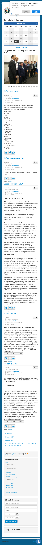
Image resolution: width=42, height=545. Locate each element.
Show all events (21, 48)
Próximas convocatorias (14, 158)
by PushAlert (16, 14)
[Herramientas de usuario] (35, 95)
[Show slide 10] (31, 86)
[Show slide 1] (9, 86)
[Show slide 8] (26, 86)
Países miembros (11, 91)
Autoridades (8, 472)
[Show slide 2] (11, 86)
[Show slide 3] (14, 86)
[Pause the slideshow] (32, 69)
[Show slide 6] (21, 86)
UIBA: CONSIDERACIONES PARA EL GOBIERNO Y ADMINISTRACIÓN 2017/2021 (20, 444)
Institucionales (15, 98)
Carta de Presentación (11, 474)
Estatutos (8, 471)
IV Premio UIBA (10, 364)
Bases (7, 490)
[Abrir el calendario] (17, 514)
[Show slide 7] (24, 86)
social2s (10, 156)
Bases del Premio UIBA (13, 184)
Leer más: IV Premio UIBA (14, 422)
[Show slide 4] (16, 86)
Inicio (6, 462)
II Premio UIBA (9, 437)
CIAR (7, 466)
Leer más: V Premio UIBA (14, 354)
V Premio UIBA (10, 313)
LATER (26, 12)
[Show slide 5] (19, 86)
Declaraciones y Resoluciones (13, 478)
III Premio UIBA (9, 433)
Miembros (8, 476)
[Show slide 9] (29, 86)
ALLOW (36, 12)
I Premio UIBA (9, 440)
